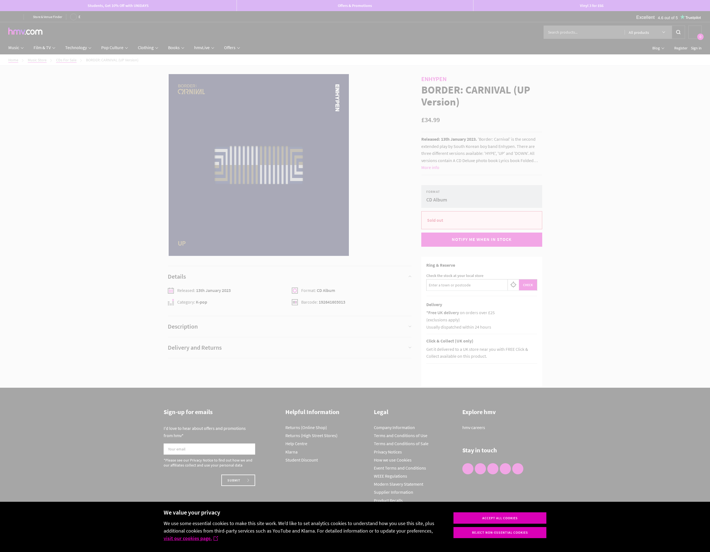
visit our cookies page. (188, 538)
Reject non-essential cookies (500, 532)
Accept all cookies (500, 518)
